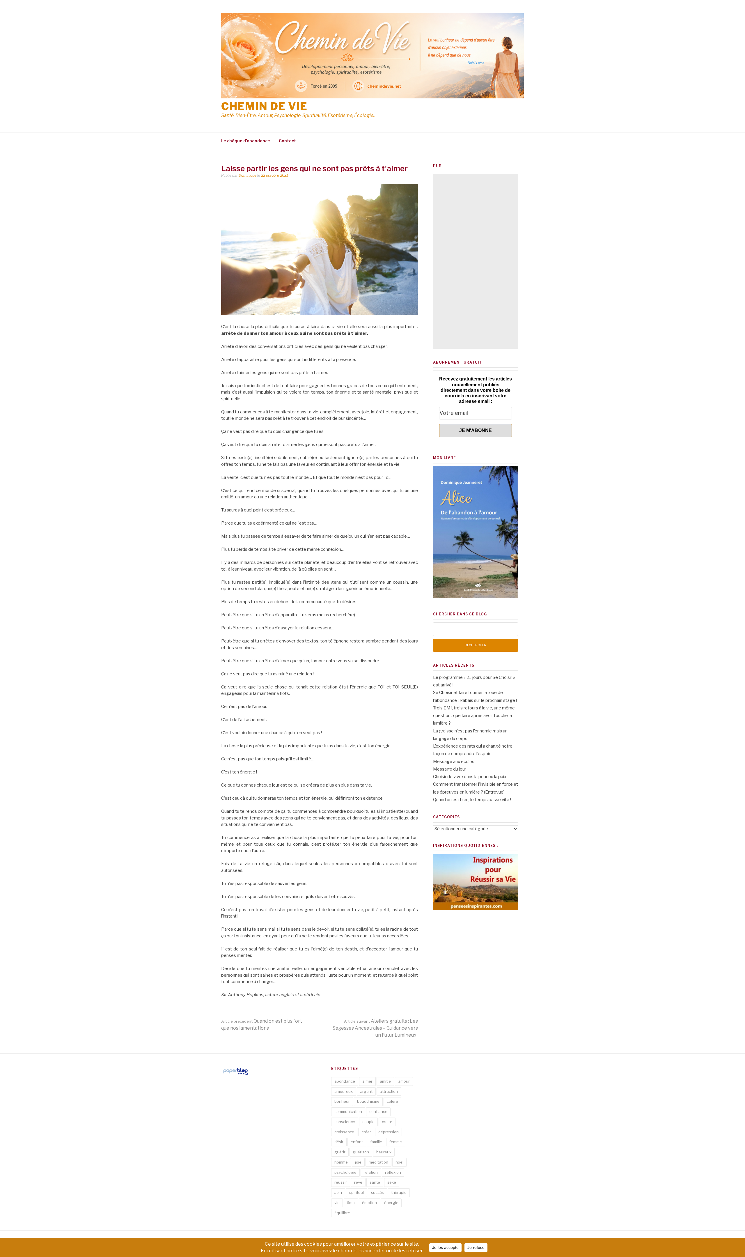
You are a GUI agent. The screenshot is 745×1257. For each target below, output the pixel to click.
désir (338, 1141)
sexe (391, 1182)
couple (368, 1121)
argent (366, 1091)
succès (377, 1192)
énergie (391, 1202)
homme (341, 1162)
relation (371, 1172)
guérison (361, 1152)
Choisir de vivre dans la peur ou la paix (469, 776)
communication (348, 1111)
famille (376, 1141)
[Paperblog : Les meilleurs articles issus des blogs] (235, 1074)
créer (366, 1131)
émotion (369, 1202)
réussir (340, 1182)
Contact (287, 140)
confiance (378, 1111)
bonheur (342, 1101)
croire (387, 1121)
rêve (358, 1182)
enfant (357, 1141)
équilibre (342, 1212)
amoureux (343, 1091)
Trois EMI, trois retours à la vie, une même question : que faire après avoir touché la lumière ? (474, 715)
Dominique (247, 175)
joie (358, 1162)
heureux (383, 1152)
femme (395, 1141)
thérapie (399, 1192)
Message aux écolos (453, 761)
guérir (339, 1152)
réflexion (393, 1172)
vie (337, 1202)
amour (404, 1081)
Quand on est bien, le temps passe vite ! (472, 799)
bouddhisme (368, 1101)
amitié (385, 1081)
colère (392, 1101)
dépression (388, 1131)
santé (375, 1182)
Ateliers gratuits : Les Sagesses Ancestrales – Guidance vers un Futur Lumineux (375, 1028)
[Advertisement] (475, 261)
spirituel (356, 1192)
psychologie (345, 1172)
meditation (378, 1162)
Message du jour (449, 769)
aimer (367, 1081)
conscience (344, 1121)
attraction (389, 1091)
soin (338, 1192)
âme (351, 1202)
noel (399, 1162)
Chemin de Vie (264, 106)
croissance (344, 1131)
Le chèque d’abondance (245, 140)
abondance (344, 1081)
